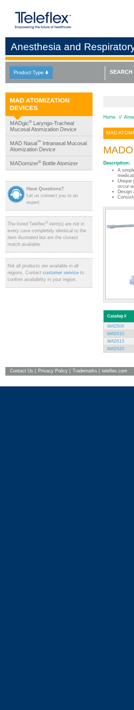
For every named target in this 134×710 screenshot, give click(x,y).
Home (109, 117)
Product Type (31, 72)
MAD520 (115, 348)
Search (121, 72)
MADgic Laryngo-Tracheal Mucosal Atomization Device (43, 125)
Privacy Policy (53, 370)
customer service (61, 272)
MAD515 (115, 341)
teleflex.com (114, 370)
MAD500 (115, 326)
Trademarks (85, 370)
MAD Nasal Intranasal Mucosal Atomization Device (48, 145)
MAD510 (115, 333)
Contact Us (21, 370)
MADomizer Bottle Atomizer (44, 162)
